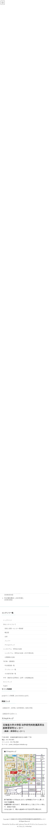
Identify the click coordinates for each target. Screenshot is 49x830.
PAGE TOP (45, 802)
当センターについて (9, 624)
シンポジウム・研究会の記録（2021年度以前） (20, 653)
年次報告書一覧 (10, 665)
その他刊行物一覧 (10, 673)
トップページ (7, 620)
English (5, 686)
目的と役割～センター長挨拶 (14, 628)
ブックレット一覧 (10, 669)
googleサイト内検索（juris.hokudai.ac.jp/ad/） (15, 695)
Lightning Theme (23, 824)
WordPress (12, 824)
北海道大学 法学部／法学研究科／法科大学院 (17, 708)
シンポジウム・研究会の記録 (12, 649)
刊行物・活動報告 (9, 661)
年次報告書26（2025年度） (14, 598)
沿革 (6, 636)
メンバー (7, 641)
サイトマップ (7, 682)
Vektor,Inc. (22, 826)
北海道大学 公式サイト (9, 714)
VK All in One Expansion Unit (38, 824)
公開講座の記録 (10, 657)
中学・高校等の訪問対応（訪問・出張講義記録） (19, 678)
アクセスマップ (10, 645)
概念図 (7, 632)
